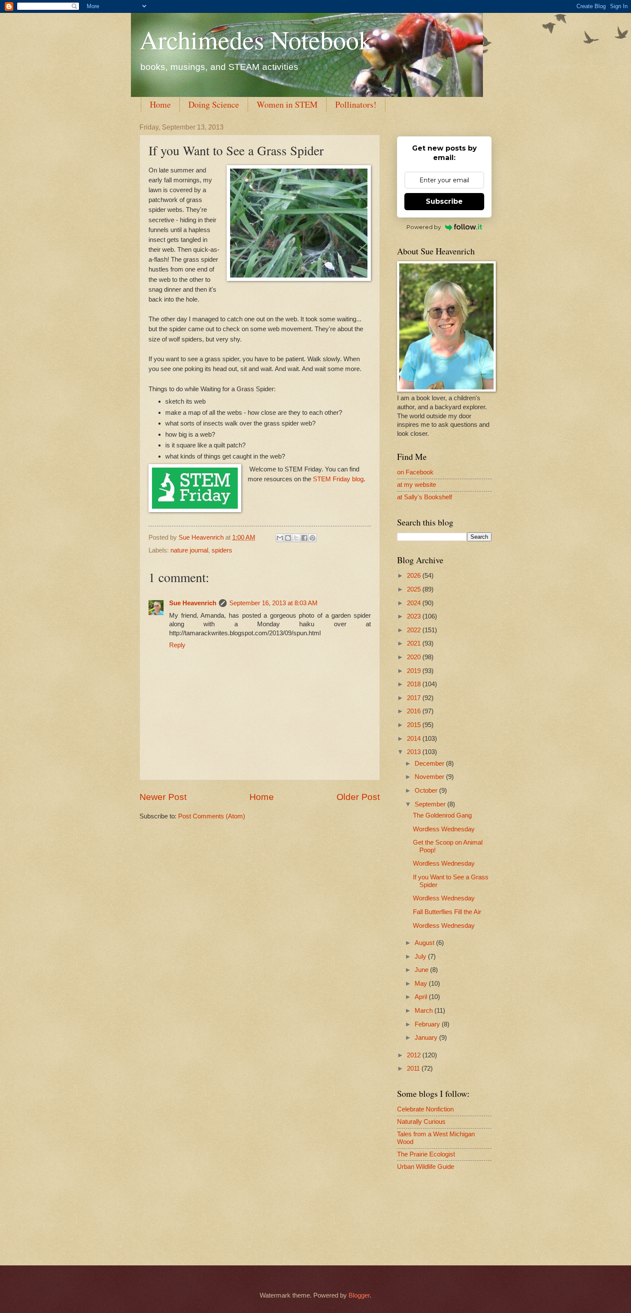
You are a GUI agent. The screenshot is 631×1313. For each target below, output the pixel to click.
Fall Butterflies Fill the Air (447, 912)
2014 (414, 738)
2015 (414, 724)
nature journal (189, 550)
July (421, 956)
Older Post (358, 797)
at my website (416, 484)
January (427, 1037)
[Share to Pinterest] (312, 538)
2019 (414, 670)
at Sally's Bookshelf (424, 497)
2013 (414, 752)
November (430, 776)
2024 (414, 603)
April (422, 996)
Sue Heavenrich (192, 603)
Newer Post (163, 797)
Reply (177, 645)
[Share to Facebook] (304, 538)
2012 (414, 1055)
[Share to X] (296, 538)
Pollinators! (355, 104)
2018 (414, 684)
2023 (414, 616)
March (424, 1010)
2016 (414, 711)
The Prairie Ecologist (426, 1154)
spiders (222, 550)
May (422, 983)
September (431, 804)
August (425, 942)
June (422, 969)
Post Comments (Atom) (211, 816)
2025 (414, 589)
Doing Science (213, 104)
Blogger (359, 1295)
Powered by (424, 226)
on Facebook (415, 472)
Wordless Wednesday (444, 829)
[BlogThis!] (288, 538)
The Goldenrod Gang (442, 815)
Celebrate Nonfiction (425, 1109)
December (430, 763)
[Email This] (280, 538)
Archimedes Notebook (256, 39)
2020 (414, 657)
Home (160, 104)
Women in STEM (287, 104)
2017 (414, 697)
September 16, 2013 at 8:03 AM (273, 603)
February (428, 1024)
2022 (414, 630)
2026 (414, 575)
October (427, 790)
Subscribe (444, 201)
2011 (414, 1068)
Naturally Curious (421, 1121)
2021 (414, 643)
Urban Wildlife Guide (425, 1166)
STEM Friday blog (338, 479)
